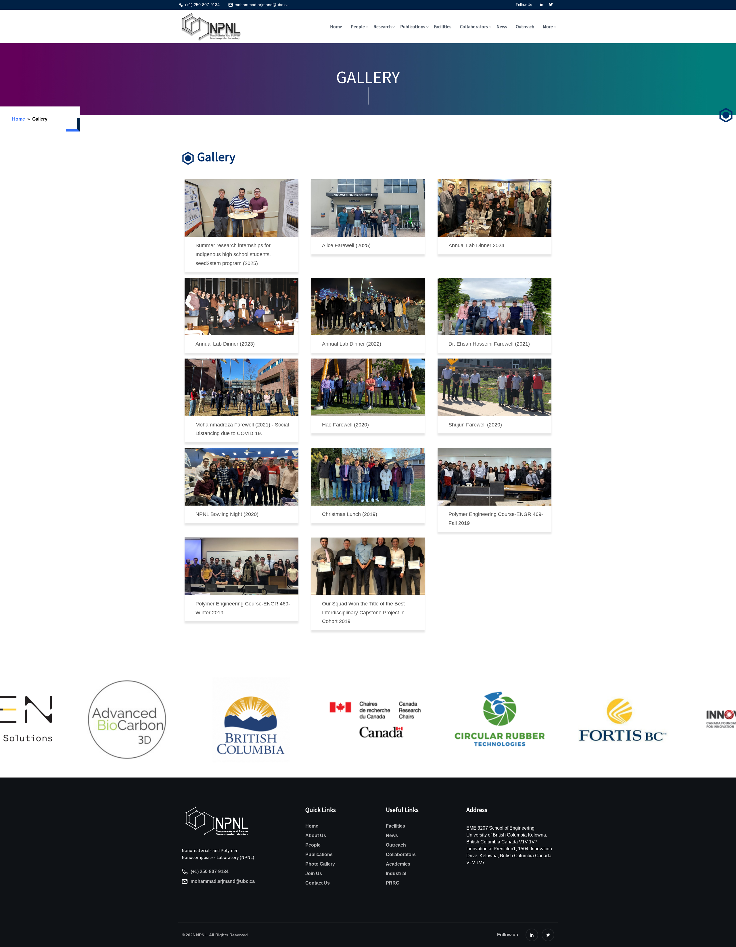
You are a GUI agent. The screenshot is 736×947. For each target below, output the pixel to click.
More (548, 26)
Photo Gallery (320, 864)
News (502, 26)
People (358, 26)
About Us (315, 835)
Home (336, 26)
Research (382, 26)
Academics (398, 864)
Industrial (396, 873)
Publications (412, 26)
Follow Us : (525, 5)
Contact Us (317, 883)
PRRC (392, 883)
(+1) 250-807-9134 (202, 4)
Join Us (313, 873)
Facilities (442, 26)
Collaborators (474, 26)
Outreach (525, 26)
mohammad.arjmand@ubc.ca (262, 4)
